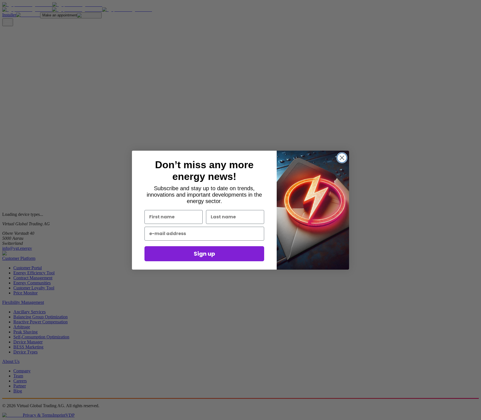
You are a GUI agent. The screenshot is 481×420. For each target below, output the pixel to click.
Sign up (204, 254)
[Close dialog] (342, 158)
